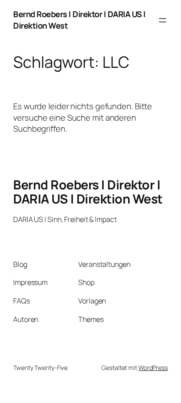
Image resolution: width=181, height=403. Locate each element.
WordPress (153, 367)
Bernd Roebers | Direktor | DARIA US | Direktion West (79, 19)
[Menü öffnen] (162, 20)
